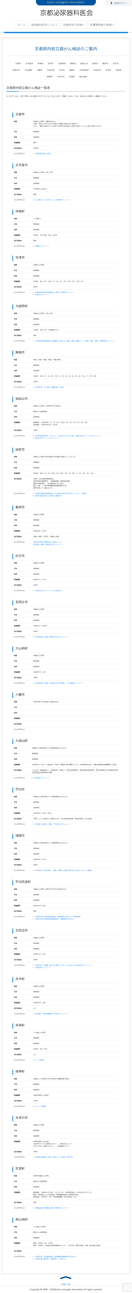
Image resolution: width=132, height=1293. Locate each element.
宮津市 (51, 63)
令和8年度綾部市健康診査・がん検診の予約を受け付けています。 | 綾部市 (61, 493)
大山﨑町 (28, 70)
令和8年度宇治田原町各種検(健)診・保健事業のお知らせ (54, 919)
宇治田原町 (84, 70)
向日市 (116, 63)
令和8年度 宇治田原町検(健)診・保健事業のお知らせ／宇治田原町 (58, 917)
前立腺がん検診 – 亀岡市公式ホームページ (48, 544)
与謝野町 (62, 63)
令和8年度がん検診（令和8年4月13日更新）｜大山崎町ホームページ (59, 683)
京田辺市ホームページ (43, 967)
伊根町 (40, 63)
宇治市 (62, 70)
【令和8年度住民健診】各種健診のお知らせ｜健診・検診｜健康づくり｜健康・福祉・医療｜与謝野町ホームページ (75, 341)
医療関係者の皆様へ (102, 24)
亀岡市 (105, 63)
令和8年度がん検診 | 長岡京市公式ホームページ (51, 637)
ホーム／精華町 (40, 1106)
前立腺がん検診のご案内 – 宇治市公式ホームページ (53, 824)
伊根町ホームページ (42, 246)
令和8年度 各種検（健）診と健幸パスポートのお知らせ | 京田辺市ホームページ (63, 965)
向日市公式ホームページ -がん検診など (48, 591)
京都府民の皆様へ (74, 24)
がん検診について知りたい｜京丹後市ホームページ (53, 200)
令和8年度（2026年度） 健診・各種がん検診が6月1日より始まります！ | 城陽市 (63, 870)
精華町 (50, 76)
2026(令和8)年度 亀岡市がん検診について (47, 542)
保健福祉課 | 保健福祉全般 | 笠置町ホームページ (52, 1208)
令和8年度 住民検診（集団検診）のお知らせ (50, 1259)
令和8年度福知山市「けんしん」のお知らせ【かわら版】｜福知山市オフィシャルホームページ (68, 436)
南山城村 (83, 76)
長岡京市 (16, 70)
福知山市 (84, 63)
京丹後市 (29, 63)
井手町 (108, 70)
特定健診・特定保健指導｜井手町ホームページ (51, 1014)
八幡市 (40, 70)
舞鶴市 (73, 63)
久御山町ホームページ (41, 778)
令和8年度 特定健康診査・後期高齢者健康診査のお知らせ (55, 1256)
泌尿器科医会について (44, 24)
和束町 (119, 70)
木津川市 (61, 76)
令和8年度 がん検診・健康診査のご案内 (49, 387)
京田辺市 (97, 70)
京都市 (18, 63)
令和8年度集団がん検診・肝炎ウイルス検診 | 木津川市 (54, 1157)
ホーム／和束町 (38, 1060)
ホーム (22, 24)
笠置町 (72, 76)
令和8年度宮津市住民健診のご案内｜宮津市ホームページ (55, 292)
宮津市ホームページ (42, 295)
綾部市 (95, 63)
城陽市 (72, 70)
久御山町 (51, 70)
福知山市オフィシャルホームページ (47, 438)
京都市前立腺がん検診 (43, 153)
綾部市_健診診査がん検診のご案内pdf (48, 496)
